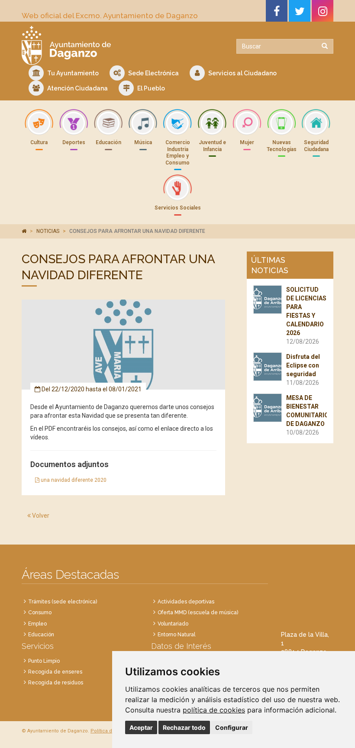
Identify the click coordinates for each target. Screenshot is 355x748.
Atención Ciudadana (77, 88)
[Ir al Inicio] (96, 45)
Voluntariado (173, 624)
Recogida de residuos (55, 683)
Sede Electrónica (153, 73)
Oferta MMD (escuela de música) (198, 612)
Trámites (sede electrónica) (62, 602)
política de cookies (214, 710)
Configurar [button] (231, 727)
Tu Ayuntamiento (72, 73)
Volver (40, 515)
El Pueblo (150, 88)
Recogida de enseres (55, 672)
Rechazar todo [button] (184, 727)
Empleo (37, 624)
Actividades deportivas (186, 602)
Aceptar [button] (141, 727)
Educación (41, 635)
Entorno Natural (176, 635)
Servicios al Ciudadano (242, 73)
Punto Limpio (44, 661)
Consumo (40, 612)
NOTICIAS (47, 231)
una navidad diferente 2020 (72, 480)
